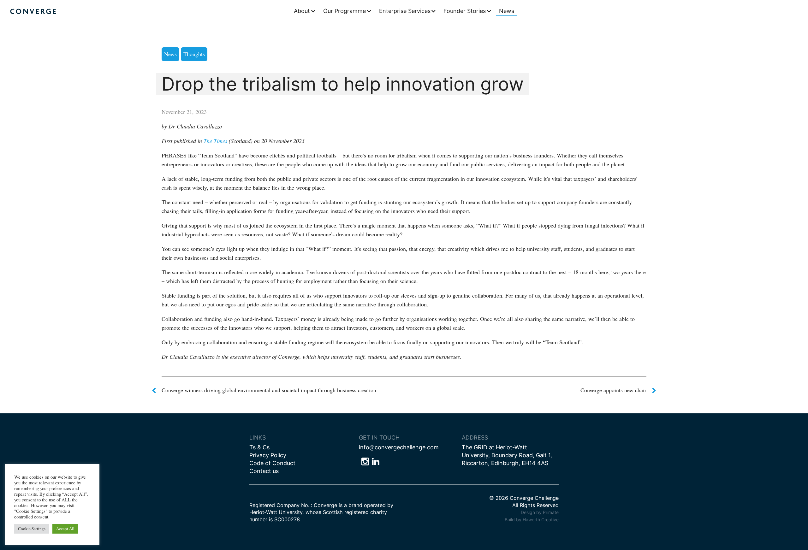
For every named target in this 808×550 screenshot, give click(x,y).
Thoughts (194, 54)
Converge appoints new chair (613, 390)
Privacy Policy (267, 455)
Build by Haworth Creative (532, 519)
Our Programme (344, 11)
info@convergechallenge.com (399, 447)
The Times (215, 141)
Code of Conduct (272, 463)
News (506, 11)
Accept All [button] (65, 528)
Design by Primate (540, 512)
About (302, 11)
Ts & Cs (259, 447)
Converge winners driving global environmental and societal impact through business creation (269, 390)
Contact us (264, 471)
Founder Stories (464, 11)
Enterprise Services (405, 11)
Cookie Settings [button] (31, 528)
